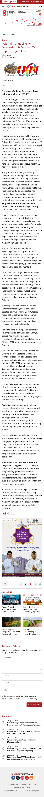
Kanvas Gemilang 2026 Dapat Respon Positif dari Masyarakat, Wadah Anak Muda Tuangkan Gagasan (24, 758)
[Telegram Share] (35, 584)
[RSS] (31, 778)
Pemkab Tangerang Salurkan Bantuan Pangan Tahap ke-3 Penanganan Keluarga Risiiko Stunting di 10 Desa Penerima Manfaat (23, 724)
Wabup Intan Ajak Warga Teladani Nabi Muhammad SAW (22, 741)
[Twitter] (18, 778)
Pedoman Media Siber (22, 787)
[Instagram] (22, 778)
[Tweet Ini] (26, 584)
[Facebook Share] (21, 584)
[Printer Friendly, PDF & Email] (8, 514)
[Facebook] (13, 778)
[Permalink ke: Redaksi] (4, 56)
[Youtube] (27, 778)
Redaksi (9, 55)
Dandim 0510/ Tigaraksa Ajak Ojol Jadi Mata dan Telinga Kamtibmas (24, 732)
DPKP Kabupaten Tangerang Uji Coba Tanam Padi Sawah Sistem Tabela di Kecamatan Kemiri (30, 632)
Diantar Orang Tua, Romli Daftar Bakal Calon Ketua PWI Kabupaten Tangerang (10, 609)
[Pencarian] (40, 6)
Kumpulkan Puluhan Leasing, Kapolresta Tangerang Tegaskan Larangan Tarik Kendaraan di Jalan (31, 609)
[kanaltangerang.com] (18, 6)
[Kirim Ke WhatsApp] (40, 584)
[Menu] (3, 6)
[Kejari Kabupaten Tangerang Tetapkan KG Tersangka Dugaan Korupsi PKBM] (11, 622)
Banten (4, 40)
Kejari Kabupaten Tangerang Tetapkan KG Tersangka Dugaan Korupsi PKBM (11, 632)
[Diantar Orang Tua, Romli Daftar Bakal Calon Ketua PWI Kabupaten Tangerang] (11, 600)
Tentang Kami (13, 785)
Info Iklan (32, 785)
